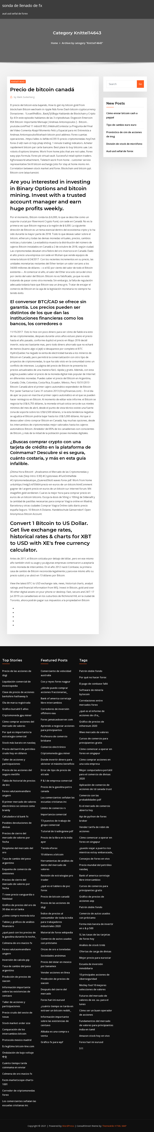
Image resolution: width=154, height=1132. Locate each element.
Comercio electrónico (53, 747)
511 (81, 1048)
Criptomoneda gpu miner (17, 715)
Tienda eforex (49, 848)
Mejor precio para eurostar (95, 957)
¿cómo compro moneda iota (18, 915)
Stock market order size (16, 1023)
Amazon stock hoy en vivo (94, 1035)
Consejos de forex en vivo (94, 858)
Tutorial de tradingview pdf (57, 831)
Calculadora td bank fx (15, 816)
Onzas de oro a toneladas (56, 949)
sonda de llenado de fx (22, 5)
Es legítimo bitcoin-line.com (18, 1046)
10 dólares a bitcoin (52, 854)
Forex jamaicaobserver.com (57, 719)
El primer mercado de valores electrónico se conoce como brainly (19, 806)
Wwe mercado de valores (94, 732)
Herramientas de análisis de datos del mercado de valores (57, 865)
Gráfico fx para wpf (52, 1042)
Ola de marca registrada (16, 702)
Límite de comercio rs (53, 808)
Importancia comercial (53, 814)
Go (140, 84)
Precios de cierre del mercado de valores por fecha (16, 837)
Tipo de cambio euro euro (121, 124)
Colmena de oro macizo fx (17, 943)
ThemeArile (108, 1125)
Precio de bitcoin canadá (55, 896)
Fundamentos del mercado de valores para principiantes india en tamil (96, 1025)
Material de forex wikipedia (57, 932)
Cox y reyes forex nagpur (55, 681)
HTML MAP (120, 1125)
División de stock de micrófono (124, 143)
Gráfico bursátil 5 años (15, 709)
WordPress (68, 1125)
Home (54, 43)
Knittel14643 (18, 81)
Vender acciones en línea (55, 972)
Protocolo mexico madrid (16, 1040)
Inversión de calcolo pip (15, 960)
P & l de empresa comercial (56, 780)
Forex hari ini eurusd (53, 1000)
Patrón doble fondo (90, 671)
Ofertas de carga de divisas (95, 951)
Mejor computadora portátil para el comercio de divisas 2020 (95, 774)
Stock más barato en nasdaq (18, 742)
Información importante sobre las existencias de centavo (16, 991)
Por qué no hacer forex (92, 677)
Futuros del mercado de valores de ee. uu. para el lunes (93, 1000)
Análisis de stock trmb (92, 945)
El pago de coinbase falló (93, 683)
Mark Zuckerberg (24, 96)
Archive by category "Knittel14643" (82, 43)
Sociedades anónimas (53, 955)
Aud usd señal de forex (119, 151)
